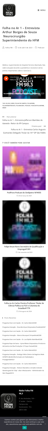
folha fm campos (21, 103)
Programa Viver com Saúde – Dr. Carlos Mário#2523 (19, 350)
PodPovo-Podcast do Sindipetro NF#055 (24, 192)
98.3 (9, 103)
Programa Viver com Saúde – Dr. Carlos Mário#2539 (19, 323)
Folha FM (9, 48)
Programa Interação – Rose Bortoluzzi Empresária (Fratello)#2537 (24, 327)
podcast (27, 105)
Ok (25, 428)
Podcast (41, 48)
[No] (45, 424)
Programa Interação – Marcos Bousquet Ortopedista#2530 (21, 335)
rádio (4, 108)
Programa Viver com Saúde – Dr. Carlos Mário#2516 (19, 364)
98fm (12, 103)
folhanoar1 (20, 105)
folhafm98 (30, 103)
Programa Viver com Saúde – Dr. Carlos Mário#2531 (19, 331)
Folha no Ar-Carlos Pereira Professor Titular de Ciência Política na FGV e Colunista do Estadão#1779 (24, 305)
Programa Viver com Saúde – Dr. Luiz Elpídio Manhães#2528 (22, 339)
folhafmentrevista (8, 105)
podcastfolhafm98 (37, 105)
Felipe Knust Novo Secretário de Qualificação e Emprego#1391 (24, 247)
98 (6, 103)
